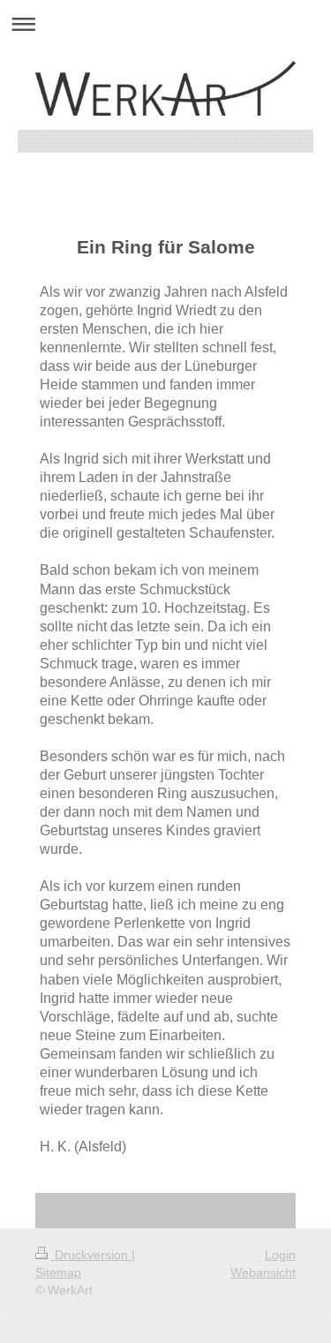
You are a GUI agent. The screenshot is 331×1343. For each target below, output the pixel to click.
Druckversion (91, 1255)
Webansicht (263, 1272)
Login (280, 1255)
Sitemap (58, 1272)
